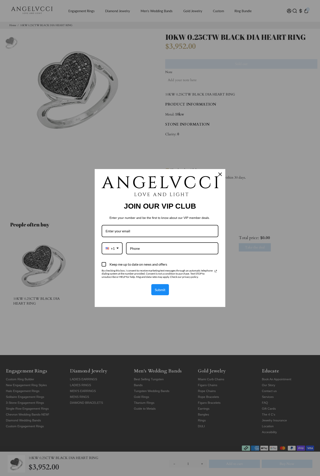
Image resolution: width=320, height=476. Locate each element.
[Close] (220, 174)
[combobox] (112, 248)
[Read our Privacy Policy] (215, 271)
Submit (160, 290)
